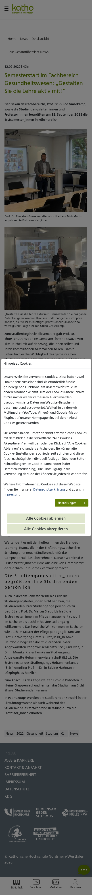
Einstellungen (67, 503)
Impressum (11, 494)
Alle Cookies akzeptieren (46, 529)
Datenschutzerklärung (49, 489)
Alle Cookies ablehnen (46, 518)
